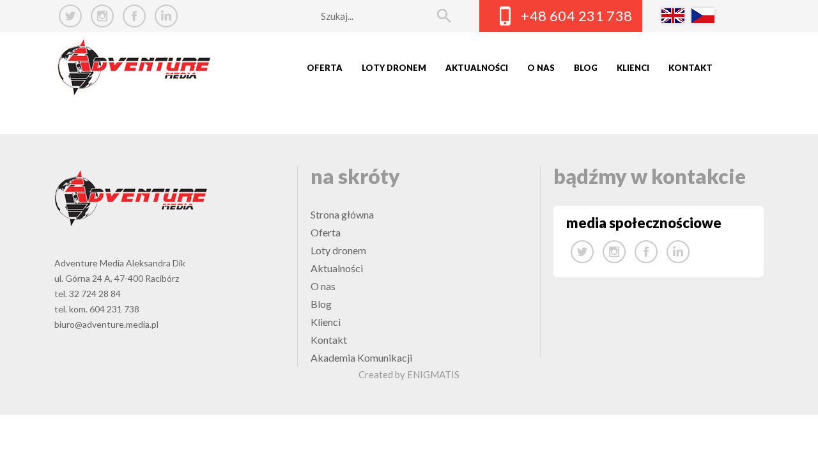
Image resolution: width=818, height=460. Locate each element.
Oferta (325, 68)
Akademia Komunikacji (361, 357)
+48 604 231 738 (577, 15)
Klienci (633, 68)
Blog (586, 68)
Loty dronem (394, 68)
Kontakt (690, 68)
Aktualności (476, 68)
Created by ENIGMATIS (409, 374)
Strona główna (342, 214)
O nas (541, 68)
